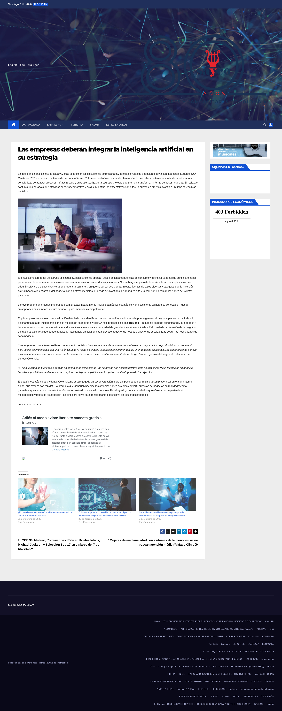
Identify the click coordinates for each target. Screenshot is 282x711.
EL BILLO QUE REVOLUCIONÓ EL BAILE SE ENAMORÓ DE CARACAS (238, 651)
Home (157, 621)
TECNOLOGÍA (251, 696)
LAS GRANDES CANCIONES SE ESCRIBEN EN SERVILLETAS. (219, 674)
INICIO (182, 674)
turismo (270, 704)
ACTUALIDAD (31, 124)
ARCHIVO (261, 629)
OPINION (269, 681)
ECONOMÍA (268, 644)
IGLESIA (171, 674)
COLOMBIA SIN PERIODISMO (158, 636)
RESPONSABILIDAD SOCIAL (193, 696)
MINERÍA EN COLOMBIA (236, 681)
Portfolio (233, 689)
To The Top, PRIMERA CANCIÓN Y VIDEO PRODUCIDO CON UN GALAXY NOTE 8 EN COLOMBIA (202, 704)
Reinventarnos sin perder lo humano (257, 689)
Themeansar (62, 663)
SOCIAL (237, 696)
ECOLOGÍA (253, 644)
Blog (272, 629)
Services (225, 696)
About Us (269, 621)
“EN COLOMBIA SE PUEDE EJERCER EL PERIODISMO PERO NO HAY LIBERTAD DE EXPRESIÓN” (212, 621)
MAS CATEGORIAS (264, 674)
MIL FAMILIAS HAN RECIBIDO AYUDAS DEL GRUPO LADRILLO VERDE (185, 681)
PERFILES (203, 689)
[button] (264, 124)
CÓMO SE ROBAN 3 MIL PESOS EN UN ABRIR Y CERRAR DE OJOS (211, 636)
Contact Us (253, 636)
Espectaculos (117, 124)
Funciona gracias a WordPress (23, 663)
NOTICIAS (256, 681)
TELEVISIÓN (267, 696)
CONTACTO (268, 636)
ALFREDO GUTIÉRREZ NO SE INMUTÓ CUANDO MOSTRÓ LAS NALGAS (217, 629)
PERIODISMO (219, 689)
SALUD (94, 124)
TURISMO (76, 124)
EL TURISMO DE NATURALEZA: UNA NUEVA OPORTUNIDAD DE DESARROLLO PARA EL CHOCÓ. (193, 659)
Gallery (270, 666)
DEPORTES (239, 644)
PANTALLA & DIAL (165, 689)
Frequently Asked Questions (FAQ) (247, 666)
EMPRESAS (54, 124)
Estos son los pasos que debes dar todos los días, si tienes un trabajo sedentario (189, 666)
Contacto (213, 644)
